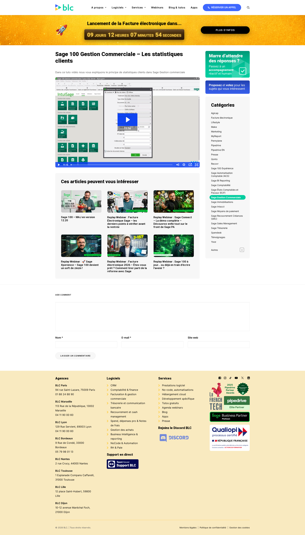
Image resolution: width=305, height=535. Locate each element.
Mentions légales (188, 527)
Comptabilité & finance (124, 389)
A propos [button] (97, 7)
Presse (166, 420)
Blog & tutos (177, 7)
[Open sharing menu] (190, 164)
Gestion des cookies (239, 527)
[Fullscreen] (196, 164)
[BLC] (64, 7)
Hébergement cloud (174, 394)
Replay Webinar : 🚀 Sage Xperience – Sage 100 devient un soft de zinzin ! (80, 265)
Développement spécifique (178, 398)
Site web (193, 337)
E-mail (126, 337)
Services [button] (137, 7)
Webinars (157, 7)
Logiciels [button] (118, 7)
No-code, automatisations (177, 389)
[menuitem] (99, 7)
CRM (113, 385)
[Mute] (177, 164)
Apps (194, 7)
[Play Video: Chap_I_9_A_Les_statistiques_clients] (127, 119)
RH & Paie (116, 447)
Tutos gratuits (170, 403)
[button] (248, 7)
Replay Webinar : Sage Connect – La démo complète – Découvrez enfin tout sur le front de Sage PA (172, 222)
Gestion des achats (122, 429)
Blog (164, 412)
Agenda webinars (172, 407)
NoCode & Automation (124, 443)
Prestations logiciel (173, 385)
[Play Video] (58, 164)
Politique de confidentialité (213, 527)
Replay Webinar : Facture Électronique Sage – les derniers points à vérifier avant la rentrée (126, 222)
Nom (59, 337)
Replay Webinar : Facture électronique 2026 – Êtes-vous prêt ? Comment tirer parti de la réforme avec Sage (127, 266)
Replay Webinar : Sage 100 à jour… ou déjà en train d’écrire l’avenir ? (171, 265)
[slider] (122, 164)
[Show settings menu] (184, 164)
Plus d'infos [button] (225, 30)
